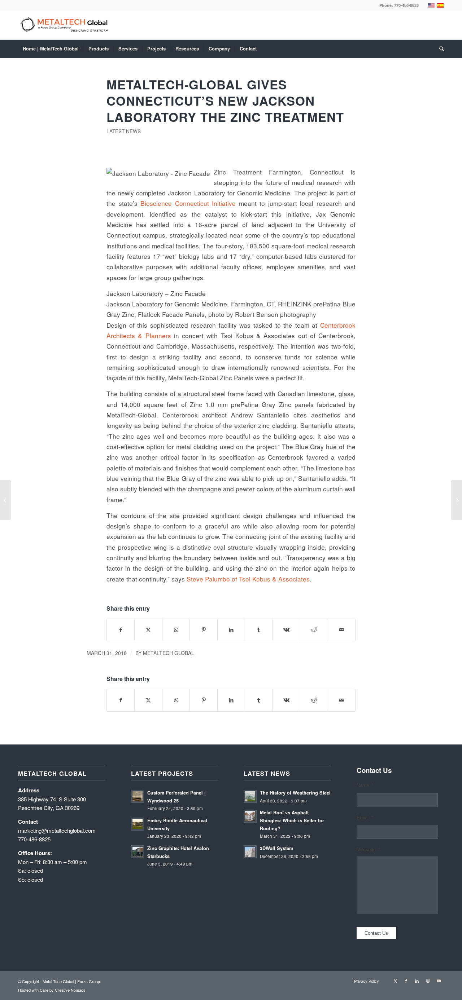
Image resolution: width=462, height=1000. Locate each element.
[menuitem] (50, 49)
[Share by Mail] (342, 630)
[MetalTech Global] (213, 25)
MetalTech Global (168, 652)
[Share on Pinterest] (203, 630)
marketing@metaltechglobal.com (57, 830)
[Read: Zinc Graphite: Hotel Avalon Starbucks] (137, 851)
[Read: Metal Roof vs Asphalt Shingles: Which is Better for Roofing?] (250, 816)
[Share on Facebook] (120, 630)
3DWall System (276, 848)
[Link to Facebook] (406, 980)
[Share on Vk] (286, 630)
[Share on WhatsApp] (175, 630)
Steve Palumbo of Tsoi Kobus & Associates (248, 578)
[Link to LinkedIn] (416, 980)
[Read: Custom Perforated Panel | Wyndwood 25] (137, 796)
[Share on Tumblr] (258, 630)
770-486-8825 (406, 5)
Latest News (123, 130)
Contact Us (376, 933)
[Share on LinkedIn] (231, 630)
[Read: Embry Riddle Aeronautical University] (137, 824)
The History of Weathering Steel (295, 792)
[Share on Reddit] (313, 630)
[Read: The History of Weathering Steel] (250, 796)
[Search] (439, 49)
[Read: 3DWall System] (250, 851)
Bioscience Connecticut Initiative (188, 203)
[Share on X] (148, 630)
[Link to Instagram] (427, 980)
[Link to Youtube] (438, 980)
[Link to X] (395, 980)
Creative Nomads (70, 990)
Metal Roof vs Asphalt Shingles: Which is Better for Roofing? (292, 820)
